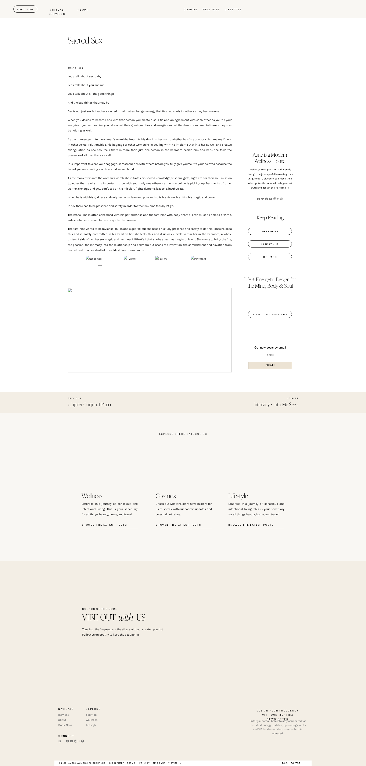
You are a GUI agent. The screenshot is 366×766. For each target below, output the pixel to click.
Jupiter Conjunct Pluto (91, 404)
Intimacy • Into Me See (275, 404)
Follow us (88, 634)
